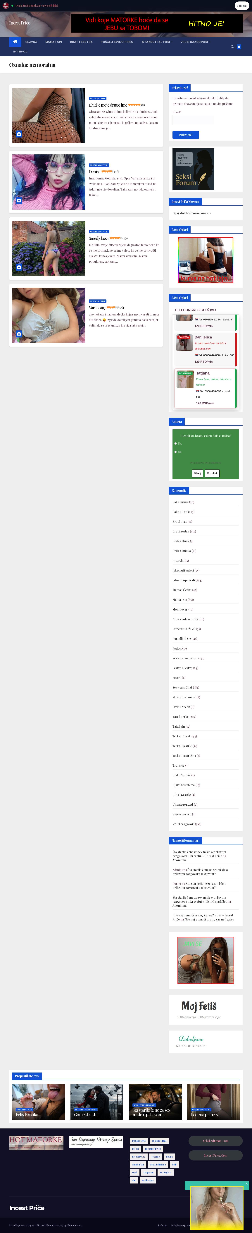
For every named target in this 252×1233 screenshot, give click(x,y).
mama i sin (138, 1164)
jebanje (156, 1156)
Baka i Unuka (181, 512)
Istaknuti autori (156, 42)
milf (174, 1164)
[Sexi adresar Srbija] (205, 960)
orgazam (148, 1172)
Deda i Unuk (180, 541)
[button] (232, 47)
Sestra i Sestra (182, 668)
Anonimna (179, 860)
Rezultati (212, 473)
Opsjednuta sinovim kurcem (191, 213)
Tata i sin (178, 726)
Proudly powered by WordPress (27, 1225)
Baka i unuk (180, 502)
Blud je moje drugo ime (117, 105)
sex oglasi (165, 1172)
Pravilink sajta (222, 1225)
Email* (177, 112)
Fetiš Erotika (27, 1114)
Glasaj (197, 473)
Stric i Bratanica (183, 697)
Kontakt (238, 1225)
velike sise (148, 1180)
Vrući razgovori (195, 42)
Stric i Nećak (181, 707)
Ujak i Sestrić (181, 775)
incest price (138, 1156)
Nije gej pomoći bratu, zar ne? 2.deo (209, 919)
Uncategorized (182, 804)
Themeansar (74, 1225)
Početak (162, 1225)
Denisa (104, 171)
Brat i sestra (81, 42)
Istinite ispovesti (183, 580)
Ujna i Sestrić (181, 795)
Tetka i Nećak (181, 736)
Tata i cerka (180, 717)
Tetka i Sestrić (182, 746)
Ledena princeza (205, 1114)
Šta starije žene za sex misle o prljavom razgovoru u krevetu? (200, 872)
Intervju (20, 51)
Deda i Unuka (181, 551)
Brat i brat (179, 521)
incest (135, 1148)
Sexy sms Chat (97, 98)
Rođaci (177, 648)
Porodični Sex (182, 639)
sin (134, 1180)
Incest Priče (19, 23)
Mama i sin (53, 42)
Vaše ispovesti (181, 814)
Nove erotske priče (185, 619)
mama (169, 1156)
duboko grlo (139, 1140)
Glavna (31, 42)
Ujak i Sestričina (183, 785)
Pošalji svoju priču (117, 42)
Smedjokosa (108, 238)
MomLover (180, 609)
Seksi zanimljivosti (185, 658)
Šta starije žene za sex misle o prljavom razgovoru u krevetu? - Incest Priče (199, 854)
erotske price (159, 1140)
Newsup (59, 1225)
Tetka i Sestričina (184, 756)
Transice (178, 765)
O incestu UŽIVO (184, 629)
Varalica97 (106, 307)
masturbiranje (158, 1164)
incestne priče (153, 1148)
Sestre (176, 678)
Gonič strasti (85, 1114)
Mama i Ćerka (181, 590)
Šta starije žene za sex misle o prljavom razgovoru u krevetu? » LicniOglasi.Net (199, 899)
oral (134, 1172)
